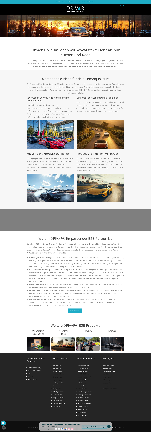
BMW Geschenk (82, 383)
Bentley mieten (57, 389)
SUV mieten (106, 374)
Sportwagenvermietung (34, 367)
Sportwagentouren (83, 371)
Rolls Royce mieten (58, 392)
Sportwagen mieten (108, 365)
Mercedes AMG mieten (59, 374)
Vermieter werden (98, 18)
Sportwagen (32, 18)
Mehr (117, 18)
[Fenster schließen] (109, 426)
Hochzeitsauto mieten (109, 371)
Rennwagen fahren (83, 368)
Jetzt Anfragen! (74, 310)
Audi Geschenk (82, 380)
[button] (4, 428)
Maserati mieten (57, 395)
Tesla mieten (56, 406)
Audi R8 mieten (57, 365)
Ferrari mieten (57, 386)
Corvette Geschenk (83, 386)
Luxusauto (43, 18)
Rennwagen (62, 18)
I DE (123, 5)
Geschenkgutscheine (83, 365)
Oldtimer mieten (107, 380)
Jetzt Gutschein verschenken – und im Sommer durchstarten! (75, 2)
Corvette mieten (57, 401)
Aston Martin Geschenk (84, 377)
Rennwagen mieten (108, 386)
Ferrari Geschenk (82, 389)
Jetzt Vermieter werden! (34, 370)
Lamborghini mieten (58, 383)
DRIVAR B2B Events (83, 374)
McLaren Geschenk (83, 398)
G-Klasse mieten (57, 377)
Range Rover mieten (58, 398)
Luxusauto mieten (108, 368)
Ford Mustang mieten (59, 403)
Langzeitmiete (74, 18)
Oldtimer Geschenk (83, 409)
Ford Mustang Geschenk (84, 392)
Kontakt (30, 373)
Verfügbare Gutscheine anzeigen (94, 427)
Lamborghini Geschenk (84, 395)
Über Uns (110, 18)
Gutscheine (85, 18)
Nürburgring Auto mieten (110, 389)
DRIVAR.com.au (118, 427)
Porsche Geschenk (83, 406)
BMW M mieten (57, 371)
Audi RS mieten (57, 368)
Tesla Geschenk (82, 412)
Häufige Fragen (32, 379)
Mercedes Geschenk (83, 401)
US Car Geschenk (82, 415)
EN (121, 5)
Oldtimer (52, 18)
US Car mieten (107, 377)
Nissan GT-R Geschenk (84, 403)
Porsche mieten (57, 380)
